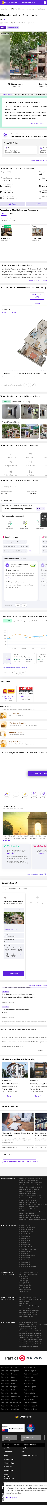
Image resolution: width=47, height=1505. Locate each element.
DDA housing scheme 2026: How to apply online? (17, 1134)
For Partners (8, 1452)
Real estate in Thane (8, 1400)
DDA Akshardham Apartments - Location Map (19, 1161)
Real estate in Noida (8, 1390)
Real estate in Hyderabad (10, 1374)
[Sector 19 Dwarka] (45, 2)
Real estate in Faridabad (10, 1406)
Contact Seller (13, 973)
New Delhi (8, 9)
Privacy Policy (9, 1463)
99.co (24, 1452)
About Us (7, 1448)
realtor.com (26, 1448)
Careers (6, 1444)
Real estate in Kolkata (9, 1393)
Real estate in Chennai (9, 1380)
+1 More (31, 551)
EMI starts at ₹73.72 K (10, 929)
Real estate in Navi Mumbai (11, 1403)
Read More (6, 840)
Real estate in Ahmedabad (10, 1396)
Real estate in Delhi (8, 1384)
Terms (6, 1455)
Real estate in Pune (8, 1377)
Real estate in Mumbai (9, 1368)
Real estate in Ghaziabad (10, 1409)
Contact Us (8, 1467)
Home (2, 9)
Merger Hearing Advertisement (9, 1476)
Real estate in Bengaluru (10, 1371)
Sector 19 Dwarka (18, 9)
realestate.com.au (29, 1444)
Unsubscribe (8, 1471)
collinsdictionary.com (30, 1455)
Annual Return (9, 1459)
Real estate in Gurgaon (9, 1387)
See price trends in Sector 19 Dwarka (15, 667)
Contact (10, 1096)
